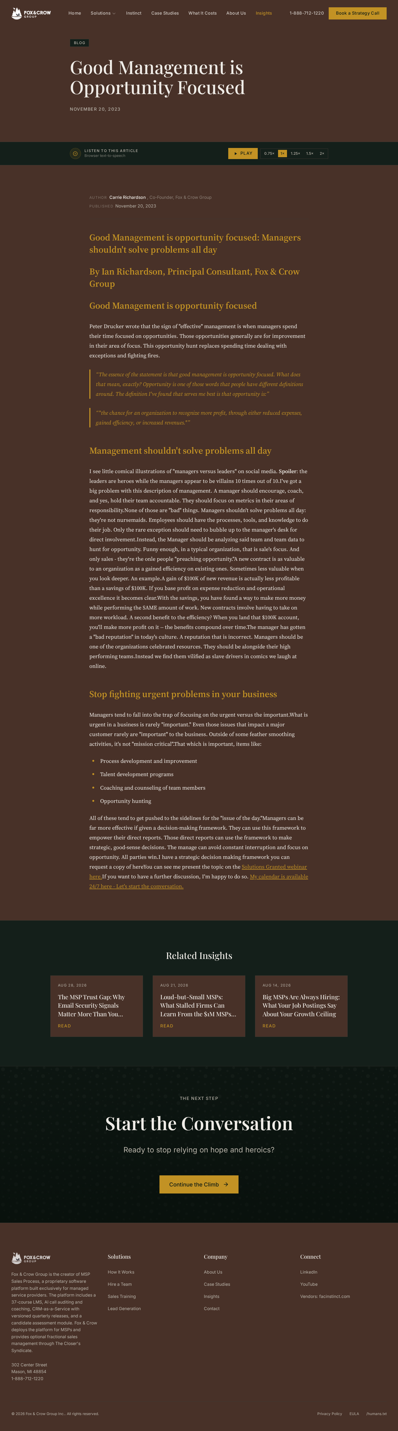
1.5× (310, 153)
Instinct (133, 13)
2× (322, 153)
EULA (354, 1414)
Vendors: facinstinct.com (325, 1296)
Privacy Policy (329, 1414)
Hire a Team (120, 1284)
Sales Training (122, 1296)
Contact (212, 1308)
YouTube (309, 1284)
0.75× (269, 153)
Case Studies (165, 13)
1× (282, 153)
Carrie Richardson (127, 197)
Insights (264, 13)
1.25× (295, 153)
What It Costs (202, 13)
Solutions (100, 13)
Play (246, 153)
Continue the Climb (194, 1184)
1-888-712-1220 (307, 13)
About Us (236, 13)
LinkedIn (308, 1272)
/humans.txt (376, 1414)
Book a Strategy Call (357, 13)
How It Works (121, 1272)
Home (74, 13)
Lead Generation (124, 1308)
